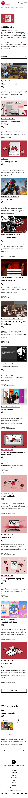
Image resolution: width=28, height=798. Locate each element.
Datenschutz (14, 772)
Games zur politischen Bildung (10, 123)
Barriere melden (14, 787)
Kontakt (14, 782)
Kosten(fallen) (7, 663)
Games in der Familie (9, 84)
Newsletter (14, 777)
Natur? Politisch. (8, 280)
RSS (14, 780)
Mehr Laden (14, 690)
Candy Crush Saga (9, 622)
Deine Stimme (7, 410)
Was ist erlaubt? (8, 537)
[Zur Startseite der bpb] (5, 4)
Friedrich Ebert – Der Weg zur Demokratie (13, 323)
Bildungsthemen (10, 7)
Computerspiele (8, 713)
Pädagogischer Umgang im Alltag (12, 580)
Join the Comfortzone (10, 367)
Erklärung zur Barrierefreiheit (14, 790)
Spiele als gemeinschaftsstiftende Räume (13, 454)
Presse (14, 785)
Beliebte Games (7, 200)
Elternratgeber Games (10, 162)
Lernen (2, 7)
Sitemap (14, 775)
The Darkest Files (8, 237)
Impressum (14, 770)
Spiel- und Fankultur (9, 496)
